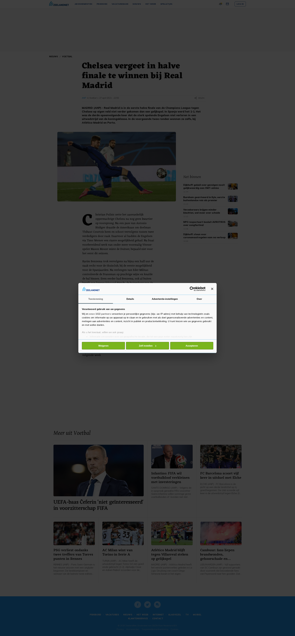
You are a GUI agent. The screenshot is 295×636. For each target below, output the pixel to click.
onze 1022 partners (100, 314)
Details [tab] (130, 299)
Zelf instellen (146, 345)
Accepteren (192, 345)
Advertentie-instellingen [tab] (165, 299)
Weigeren (103, 345)
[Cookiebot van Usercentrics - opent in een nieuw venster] (192, 289)
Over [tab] (199, 299)
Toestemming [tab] (95, 299)
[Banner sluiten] (212, 289)
